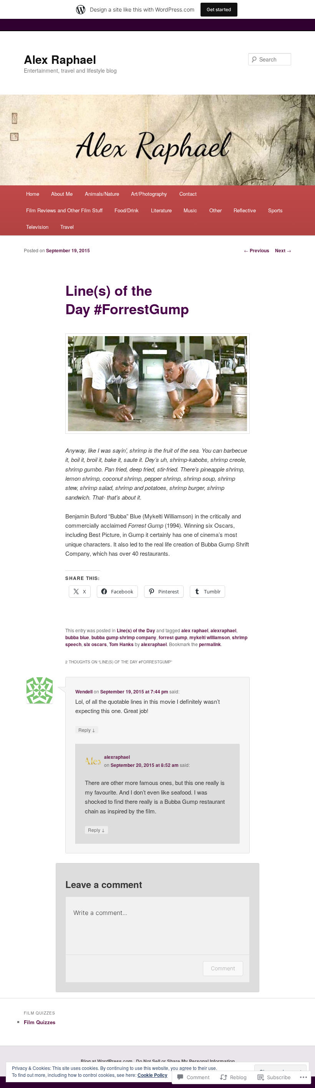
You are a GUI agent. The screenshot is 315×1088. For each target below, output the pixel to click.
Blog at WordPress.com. (107, 1061)
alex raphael (194, 630)
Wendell (84, 691)
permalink (210, 644)
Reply (86, 729)
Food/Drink (126, 210)
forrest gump (173, 637)
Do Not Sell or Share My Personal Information (185, 1061)
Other (215, 210)
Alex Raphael (60, 59)
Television (37, 226)
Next (283, 250)
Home (32, 193)
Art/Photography (149, 193)
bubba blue (77, 637)
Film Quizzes (39, 1022)
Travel (67, 226)
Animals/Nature (102, 193)
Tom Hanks (121, 644)
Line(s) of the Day (136, 630)
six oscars (95, 644)
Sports (275, 210)
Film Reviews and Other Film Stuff (64, 210)
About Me (62, 193)
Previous (256, 250)
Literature (161, 210)
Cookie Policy (152, 1074)
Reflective (245, 210)
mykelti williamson (209, 637)
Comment (223, 968)
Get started (219, 9)
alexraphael (223, 630)
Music (190, 210)
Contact (188, 193)
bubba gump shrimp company (123, 637)
